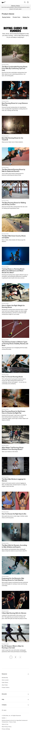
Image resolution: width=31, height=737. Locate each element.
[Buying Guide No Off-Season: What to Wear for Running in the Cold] (15, 638)
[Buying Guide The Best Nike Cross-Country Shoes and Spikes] (15, 228)
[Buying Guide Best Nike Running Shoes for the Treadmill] (15, 129)
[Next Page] (20, 657)
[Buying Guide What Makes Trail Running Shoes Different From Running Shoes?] (15, 438)
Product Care (16, 17)
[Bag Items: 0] (27, 2)
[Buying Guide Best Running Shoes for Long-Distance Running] (15, 96)
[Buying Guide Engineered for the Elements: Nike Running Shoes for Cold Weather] (15, 571)
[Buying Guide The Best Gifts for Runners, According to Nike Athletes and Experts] (15, 537)
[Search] (24, 2)
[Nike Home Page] (4, 2)
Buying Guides (6, 17)
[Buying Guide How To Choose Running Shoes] (15, 370)
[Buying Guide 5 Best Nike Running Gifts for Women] (15, 605)
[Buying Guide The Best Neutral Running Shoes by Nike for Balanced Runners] (15, 161)
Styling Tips (26, 17)
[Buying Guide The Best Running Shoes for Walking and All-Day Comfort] (15, 194)
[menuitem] (4, 718)
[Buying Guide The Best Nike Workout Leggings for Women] (15, 472)
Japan (4, 710)
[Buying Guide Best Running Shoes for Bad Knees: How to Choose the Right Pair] (15, 405)
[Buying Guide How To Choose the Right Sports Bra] (15, 505)
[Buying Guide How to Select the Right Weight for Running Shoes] (15, 299)
